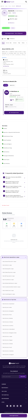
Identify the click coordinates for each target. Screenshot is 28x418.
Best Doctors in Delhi (7, 307)
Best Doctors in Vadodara (8, 351)
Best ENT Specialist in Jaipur (9, 276)
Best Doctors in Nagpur (8, 340)
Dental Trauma (6, 159)
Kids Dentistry (6, 151)
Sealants (5, 128)
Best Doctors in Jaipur (7, 336)
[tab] (3, 43)
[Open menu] (2, 1)
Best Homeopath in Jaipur (8, 268)
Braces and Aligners (7, 144)
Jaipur (6, 6)
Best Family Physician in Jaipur (9, 272)
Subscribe (23, 376)
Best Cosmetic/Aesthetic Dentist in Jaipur (11, 286)
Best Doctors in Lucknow (8, 325)
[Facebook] (7, 406)
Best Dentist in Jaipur (7, 265)
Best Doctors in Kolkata (8, 343)
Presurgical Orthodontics (8, 155)
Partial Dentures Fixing (8, 136)
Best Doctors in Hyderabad (8, 303)
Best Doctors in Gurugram (8, 354)
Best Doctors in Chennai (8, 322)
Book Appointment (15, 112)
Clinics (10, 6)
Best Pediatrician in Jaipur (8, 290)
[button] (14, 178)
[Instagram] (14, 406)
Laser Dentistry (6, 163)
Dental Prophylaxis (7, 140)
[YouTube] (17, 406)
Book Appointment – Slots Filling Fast (14, 33)
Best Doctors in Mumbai (8, 318)
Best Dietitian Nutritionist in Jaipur (10, 283)
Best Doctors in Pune (7, 314)
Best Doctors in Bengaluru (8, 311)
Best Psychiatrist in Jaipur (8, 279)
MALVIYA (13, 6)
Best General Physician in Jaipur (9, 261)
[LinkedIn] (20, 406)
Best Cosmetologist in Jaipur (9, 294)
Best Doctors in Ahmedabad (9, 329)
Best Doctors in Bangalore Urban (9, 332)
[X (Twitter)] (10, 406)
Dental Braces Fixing (7, 147)
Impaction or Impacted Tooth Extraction (11, 132)
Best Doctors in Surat (7, 347)
